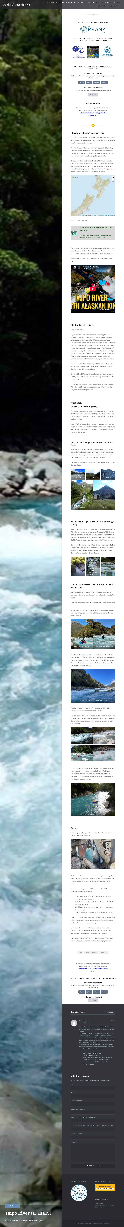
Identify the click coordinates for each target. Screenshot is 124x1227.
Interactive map (80, 2)
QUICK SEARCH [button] (52, 2)
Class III (87, 952)
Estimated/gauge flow (79, 1109)
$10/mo (96, 82)
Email (73, 1092)
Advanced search (65, 2)
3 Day (80, 952)
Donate (91, 2)
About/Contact (114, 6)
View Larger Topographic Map (79, 220)
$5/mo (89, 82)
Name (73, 1084)
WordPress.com (106, 1223)
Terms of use (99, 1203)
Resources (117, 2)
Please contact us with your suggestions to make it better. (93, 114)
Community (106, 2)
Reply (113, 1020)
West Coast (14, 1205)
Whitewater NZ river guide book (84, 369)
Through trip (103, 952)
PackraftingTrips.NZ (16, 4)
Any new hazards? (77, 1134)
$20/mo (104, 82)
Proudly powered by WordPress (83, 1223)
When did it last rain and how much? (84, 1117)
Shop (98, 2)
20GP (8, 1205)
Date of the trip (77, 1101)
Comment (74, 1142)
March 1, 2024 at (84, 1023)
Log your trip (110, 1012)
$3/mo (82, 82)
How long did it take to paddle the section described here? (92, 1125)
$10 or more (93, 94)
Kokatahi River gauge (84, 917)
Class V (94, 952)
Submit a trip (101, 6)
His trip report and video (86, 387)
